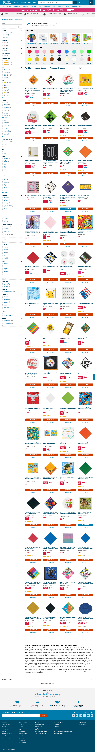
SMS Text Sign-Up (5, 737)
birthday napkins (49, 661)
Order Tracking (22, 728)
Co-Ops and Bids (5, 726)
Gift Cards (4, 731)
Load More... (4, 97)
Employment (37, 728)
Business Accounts (5, 728)
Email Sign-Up (5, 735)
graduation (44, 650)
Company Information (39, 724)
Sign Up (43, 716)
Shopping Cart (22, 735)
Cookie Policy (56, 735)
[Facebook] (73, 715)
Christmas (46, 663)
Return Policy (22, 731)
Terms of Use (56, 726)
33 (65, 639)
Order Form (21, 729)
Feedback (94, 377)
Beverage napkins (32, 652)
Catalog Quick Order (6, 724)
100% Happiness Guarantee (40, 733)
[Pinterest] (80, 715)
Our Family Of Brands (39, 735)
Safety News (56, 729)
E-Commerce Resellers (58, 733)
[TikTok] (84, 715)
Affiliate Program (38, 729)
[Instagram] (92, 715)
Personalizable (28, 660)
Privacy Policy (56, 724)
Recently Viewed (7, 680)
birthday (44, 647)
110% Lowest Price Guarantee (41, 731)
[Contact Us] (83, 2)
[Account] (87, 2)
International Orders (23, 737)
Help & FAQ (21, 726)
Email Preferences (22, 744)
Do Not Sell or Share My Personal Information (63, 731)
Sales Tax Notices (22, 738)
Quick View (33, 105)
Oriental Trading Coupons (7, 733)
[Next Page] (69, 639)
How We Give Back (38, 726)
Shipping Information (23, 733)
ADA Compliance (22, 742)
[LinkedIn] (77, 715)
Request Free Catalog (6, 729)
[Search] (75, 2)
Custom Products (82, 724)
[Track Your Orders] (79, 2)
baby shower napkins (66, 661)
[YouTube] (88, 715)
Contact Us (21, 724)
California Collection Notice (59, 728)
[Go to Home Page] (2, 19)
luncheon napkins (67, 652)
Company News (38, 737)
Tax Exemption (22, 740)
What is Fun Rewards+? (6, 738)
